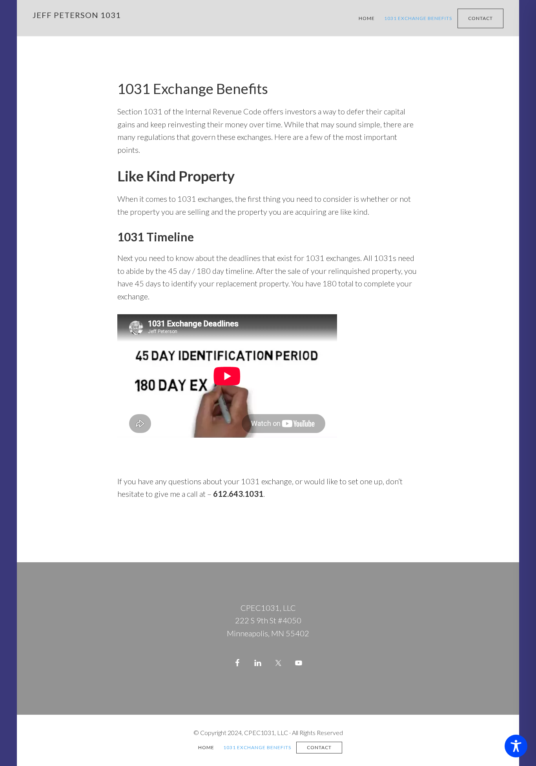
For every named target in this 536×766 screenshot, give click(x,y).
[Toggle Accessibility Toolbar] (516, 746)
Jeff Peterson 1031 (77, 15)
